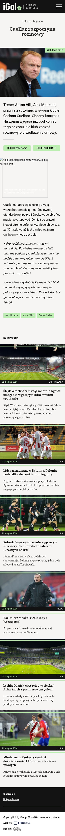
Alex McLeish (11, 315)
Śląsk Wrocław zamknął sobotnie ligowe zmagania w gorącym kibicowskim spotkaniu (31, 395)
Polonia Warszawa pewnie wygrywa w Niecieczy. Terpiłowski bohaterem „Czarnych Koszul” (30, 546)
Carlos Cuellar (45, 315)
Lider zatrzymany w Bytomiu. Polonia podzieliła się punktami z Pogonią (30, 473)
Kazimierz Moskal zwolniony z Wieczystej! (25, 620)
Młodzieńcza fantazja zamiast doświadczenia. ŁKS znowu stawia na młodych (29, 761)
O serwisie (9, 794)
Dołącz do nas (11, 799)
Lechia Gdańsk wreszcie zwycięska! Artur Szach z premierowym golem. (28, 688)
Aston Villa (28, 315)
